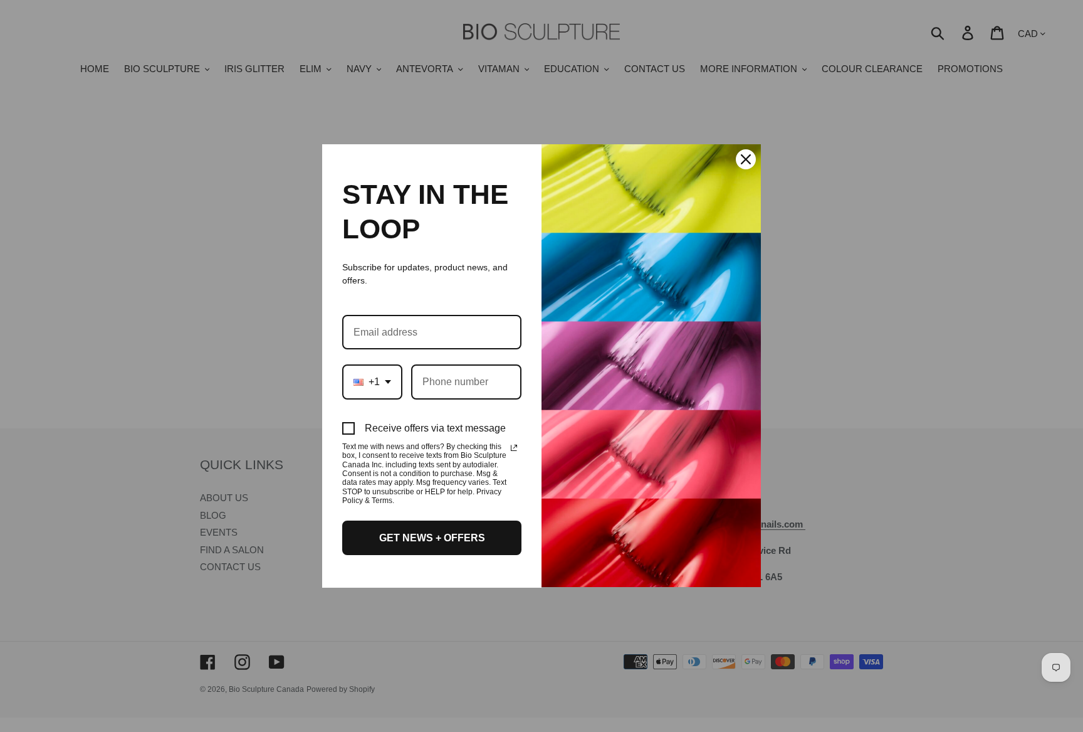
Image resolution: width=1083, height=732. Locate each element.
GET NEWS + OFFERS (432, 538)
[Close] (746, 159)
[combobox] (372, 381)
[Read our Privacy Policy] (513, 447)
